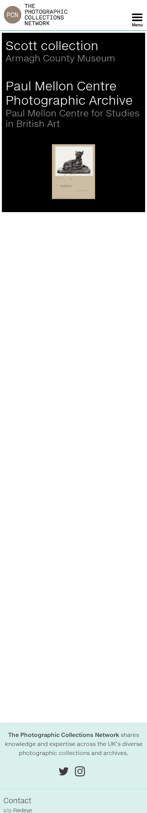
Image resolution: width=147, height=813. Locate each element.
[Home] (35, 15)
